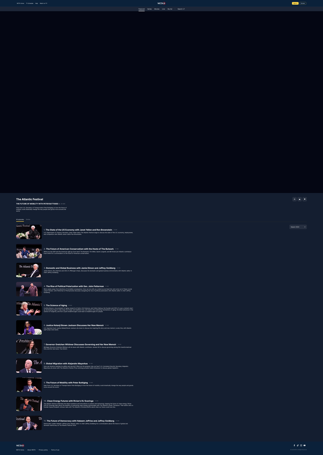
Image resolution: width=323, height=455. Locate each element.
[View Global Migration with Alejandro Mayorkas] (29, 365)
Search (180, 9)
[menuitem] (20, 3)
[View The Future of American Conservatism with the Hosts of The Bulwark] (29, 251)
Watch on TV (43, 3)
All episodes (20, 219)
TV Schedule (29, 3)
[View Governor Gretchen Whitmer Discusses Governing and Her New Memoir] (29, 346)
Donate (303, 3)
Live (163, 9)
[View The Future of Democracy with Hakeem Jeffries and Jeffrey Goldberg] (29, 423)
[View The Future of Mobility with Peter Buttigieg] (29, 384)
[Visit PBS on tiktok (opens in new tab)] (298, 445)
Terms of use (55, 450)
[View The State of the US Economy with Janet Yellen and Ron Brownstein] (29, 232)
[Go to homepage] (161, 3)
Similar (28, 219)
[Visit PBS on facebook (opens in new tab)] (294, 445)
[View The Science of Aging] (29, 308)
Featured (142, 9)
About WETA (31, 450)
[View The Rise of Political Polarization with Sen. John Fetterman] (29, 289)
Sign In (295, 3)
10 (45, 401)
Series (149, 9)
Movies (156, 9)
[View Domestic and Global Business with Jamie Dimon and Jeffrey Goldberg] (29, 270)
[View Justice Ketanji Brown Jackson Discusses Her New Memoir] (29, 327)
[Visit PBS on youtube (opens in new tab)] (304, 445)
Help (36, 3)
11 (45, 421)
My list (170, 9)
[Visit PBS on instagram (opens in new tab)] (301, 445)
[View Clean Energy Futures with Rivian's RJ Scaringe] (29, 404)
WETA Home (20, 3)
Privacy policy (43, 450)
